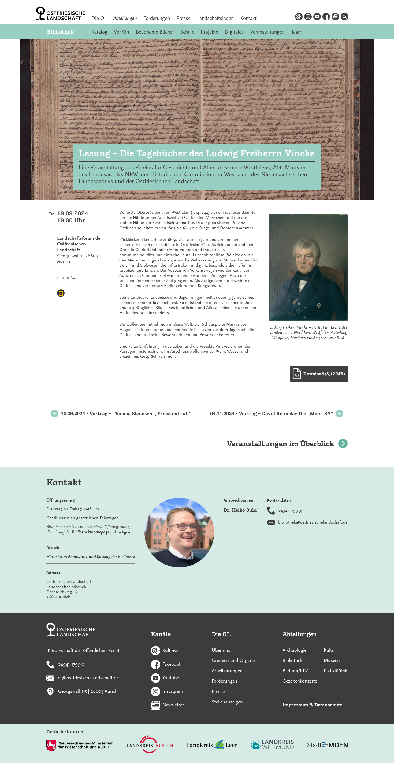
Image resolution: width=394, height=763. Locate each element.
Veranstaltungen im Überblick (280, 443)
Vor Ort (121, 32)
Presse (183, 18)
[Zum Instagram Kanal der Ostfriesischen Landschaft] (308, 17)
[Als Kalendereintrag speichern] (61, 293)
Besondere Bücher (155, 32)
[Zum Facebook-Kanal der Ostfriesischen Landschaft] (326, 17)
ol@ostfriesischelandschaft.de (88, 677)
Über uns (221, 650)
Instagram (172, 691)
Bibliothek (60, 31)
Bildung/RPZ (295, 670)
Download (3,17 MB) (324, 373)
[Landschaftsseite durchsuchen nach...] (344, 17)
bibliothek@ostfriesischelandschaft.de (313, 522)
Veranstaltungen (267, 32)
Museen (332, 660)
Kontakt (248, 18)
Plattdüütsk (335, 670)
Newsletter (173, 704)
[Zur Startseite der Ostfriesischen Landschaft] (60, 13)
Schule (187, 32)
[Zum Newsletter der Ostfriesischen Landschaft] (335, 17)
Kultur (330, 650)
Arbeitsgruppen (227, 670)
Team (296, 32)
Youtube (170, 677)
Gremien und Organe (233, 660)
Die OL (99, 18)
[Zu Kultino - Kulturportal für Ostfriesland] (299, 17)
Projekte (209, 32)
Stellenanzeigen (227, 702)
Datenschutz (328, 705)
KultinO (170, 650)
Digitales (234, 32)
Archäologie (294, 650)
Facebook (171, 663)
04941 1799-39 (290, 510)
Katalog (99, 32)
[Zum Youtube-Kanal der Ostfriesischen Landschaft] (317, 17)
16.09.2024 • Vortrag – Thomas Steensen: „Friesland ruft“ (126, 413)
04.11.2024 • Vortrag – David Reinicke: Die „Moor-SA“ (271, 413)
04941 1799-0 (71, 663)
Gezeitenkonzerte (300, 681)
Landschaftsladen (215, 18)
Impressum (295, 705)
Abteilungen (125, 18)
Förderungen (156, 18)
